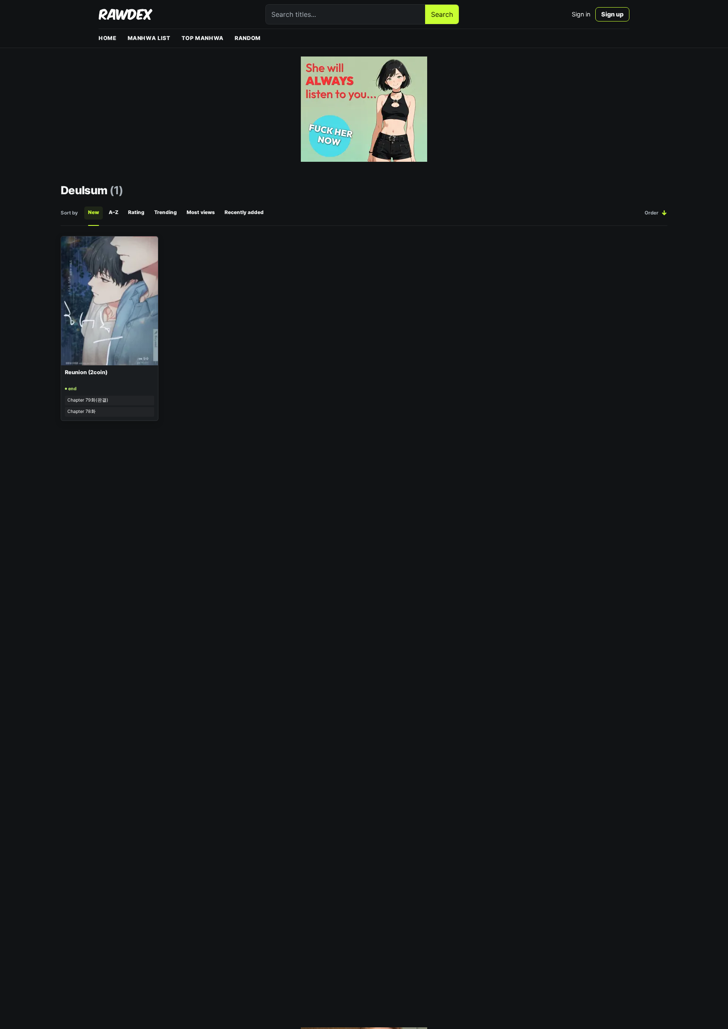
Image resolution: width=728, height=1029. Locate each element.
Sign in (581, 14)
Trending (165, 212)
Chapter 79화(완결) (87, 400)
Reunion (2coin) (86, 372)
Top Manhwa (203, 38)
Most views (201, 212)
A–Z (113, 212)
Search (442, 14)
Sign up (612, 14)
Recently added (244, 212)
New (93, 212)
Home (108, 38)
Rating (136, 212)
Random (248, 38)
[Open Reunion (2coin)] (109, 300)
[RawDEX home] (126, 14)
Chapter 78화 (81, 411)
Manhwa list (149, 38)
